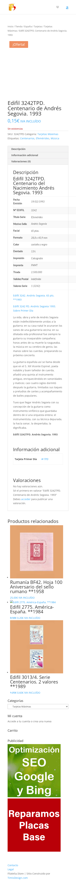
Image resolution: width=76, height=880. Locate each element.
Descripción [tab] (18, 149)
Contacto (13, 865)
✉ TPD (44, 459)
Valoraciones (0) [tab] (21, 161)
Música (55, 138)
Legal (11, 869)
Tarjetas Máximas (47, 134)
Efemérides (42, 138)
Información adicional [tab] (24, 155)
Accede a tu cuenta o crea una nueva (29, 721)
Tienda (18, 26)
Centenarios (27, 138)
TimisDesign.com (18, 877)
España (28, 26)
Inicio (10, 26)
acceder (26, 499)
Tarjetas (38, 26)
